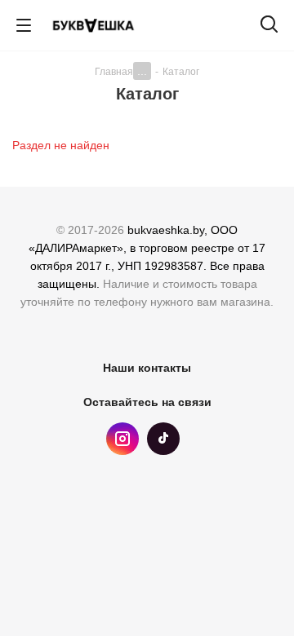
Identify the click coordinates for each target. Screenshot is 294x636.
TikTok (163, 438)
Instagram (122, 438)
